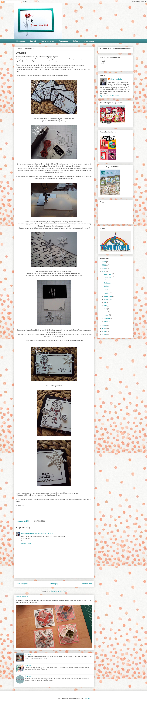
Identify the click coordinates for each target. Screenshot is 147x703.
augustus (107, 299)
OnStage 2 (107, 283)
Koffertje (28, 654)
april (106, 312)
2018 (104, 268)
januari (106, 321)
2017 (104, 271)
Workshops (63, 41)
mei (105, 309)
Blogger (87, 698)
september (108, 296)
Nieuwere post (22, 584)
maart (106, 315)
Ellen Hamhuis (116, 79)
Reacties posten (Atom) (59, 591)
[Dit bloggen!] (37, 521)
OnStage (107, 286)
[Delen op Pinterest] (44, 521)
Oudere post (87, 584)
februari (107, 318)
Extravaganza (109, 280)
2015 (104, 328)
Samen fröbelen (22, 597)
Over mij (33, 41)
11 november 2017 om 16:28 (43, 533)
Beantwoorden (26, 543)
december (108, 274)
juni (105, 305)
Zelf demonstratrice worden (83, 41)
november (108, 277)
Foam (106, 289)
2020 (104, 262)
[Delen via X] (39, 521)
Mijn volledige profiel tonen (109, 96)
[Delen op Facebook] (42, 521)
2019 (104, 265)
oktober (107, 293)
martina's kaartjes (27, 533)
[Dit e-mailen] (35, 521)
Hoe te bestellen (47, 41)
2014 (104, 331)
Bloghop (28, 665)
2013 (104, 334)
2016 (104, 325)
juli (105, 302)
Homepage (20, 41)
